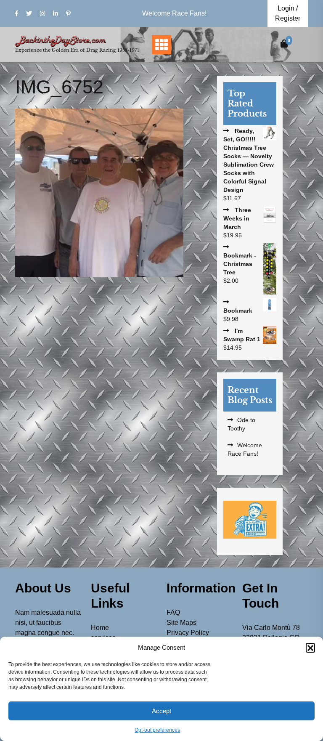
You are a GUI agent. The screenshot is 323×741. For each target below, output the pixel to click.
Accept (161, 710)
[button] (310, 647)
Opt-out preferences (157, 730)
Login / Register (287, 13)
